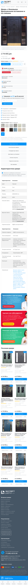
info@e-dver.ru (14, 558)
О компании (4, 542)
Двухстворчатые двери (19, 281)
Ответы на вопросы (6, 529)
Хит (25, 17)
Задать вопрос (6, 64)
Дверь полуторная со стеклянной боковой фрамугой (20, 468)
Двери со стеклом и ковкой (8, 511)
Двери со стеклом (17, 285)
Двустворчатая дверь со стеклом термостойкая (7, 365)
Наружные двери (17, 277)
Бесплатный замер (17, 64)
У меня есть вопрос (9, 341)
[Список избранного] (18, 2)
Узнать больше (6, 72)
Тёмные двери (16, 287)
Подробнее (7, 379)
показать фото (20, 209)
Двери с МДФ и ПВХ (18, 284)
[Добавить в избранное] (24, 64)
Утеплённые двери (18, 278)
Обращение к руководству (7, 547)
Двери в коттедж (5, 509)
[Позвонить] (21, 2)
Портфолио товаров (6, 540)
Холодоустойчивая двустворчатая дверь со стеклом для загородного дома (7, 400)
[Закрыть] (26, 578)
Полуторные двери (18, 280)
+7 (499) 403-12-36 (11, 553)
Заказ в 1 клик (5, 381)
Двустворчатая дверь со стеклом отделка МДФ (20, 399)
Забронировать (7, 103)
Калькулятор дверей (6, 525)
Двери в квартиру (5, 501)
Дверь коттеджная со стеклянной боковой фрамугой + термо (6, 434)
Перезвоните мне (8, 324)
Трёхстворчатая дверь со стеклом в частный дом (7, 467)
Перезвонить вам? (6, 531)
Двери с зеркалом (5, 506)
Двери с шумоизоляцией (7, 513)
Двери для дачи (5, 507)
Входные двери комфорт (19, 282)
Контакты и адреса (5, 545)
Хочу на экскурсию (8, 306)
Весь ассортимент (5, 499)
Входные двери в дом (18, 270)
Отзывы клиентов (5, 544)
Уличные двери (17, 275)
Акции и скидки (5, 522)
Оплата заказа (4, 527)
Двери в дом (4, 503)
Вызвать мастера (6, 534)
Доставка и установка (6, 521)
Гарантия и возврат (6, 524)
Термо (11, 352)
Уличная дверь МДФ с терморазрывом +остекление (20, 366)
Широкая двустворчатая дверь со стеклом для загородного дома (20, 434)
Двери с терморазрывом (7, 504)
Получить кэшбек (16, 72)
